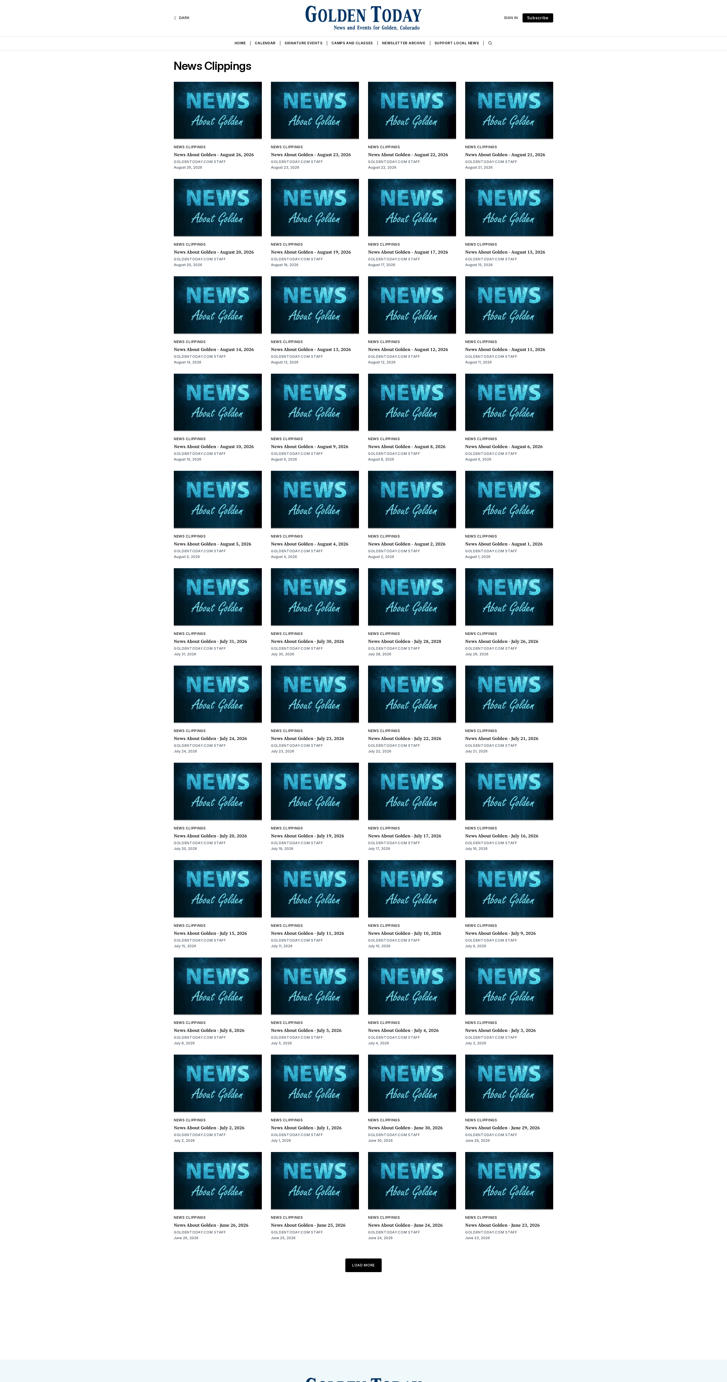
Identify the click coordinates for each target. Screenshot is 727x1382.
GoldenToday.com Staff (200, 162)
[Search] (490, 43)
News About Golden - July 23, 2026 (307, 738)
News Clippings (190, 147)
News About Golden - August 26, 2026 (214, 154)
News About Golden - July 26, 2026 (501, 641)
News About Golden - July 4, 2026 (403, 1030)
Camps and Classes (352, 43)
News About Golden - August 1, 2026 (504, 544)
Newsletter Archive (403, 43)
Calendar (265, 43)
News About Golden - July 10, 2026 (404, 933)
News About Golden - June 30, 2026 (405, 1127)
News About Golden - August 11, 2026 (505, 349)
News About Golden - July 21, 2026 (501, 738)
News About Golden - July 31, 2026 (210, 641)
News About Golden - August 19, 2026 (311, 252)
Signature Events (303, 43)
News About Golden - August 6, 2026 (504, 446)
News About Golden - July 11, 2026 (307, 933)
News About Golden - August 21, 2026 (505, 154)
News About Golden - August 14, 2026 (214, 349)
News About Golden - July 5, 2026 (306, 1030)
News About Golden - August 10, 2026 (214, 446)
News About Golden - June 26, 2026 (211, 1225)
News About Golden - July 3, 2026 (500, 1030)
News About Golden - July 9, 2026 (500, 933)
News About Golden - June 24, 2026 (405, 1225)
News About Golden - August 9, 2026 (309, 446)
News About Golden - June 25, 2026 (308, 1225)
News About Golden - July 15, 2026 (210, 933)
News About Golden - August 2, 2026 (407, 544)
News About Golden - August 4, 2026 (309, 544)
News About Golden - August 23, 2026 (311, 154)
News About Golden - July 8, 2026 (209, 1030)
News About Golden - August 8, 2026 (407, 446)
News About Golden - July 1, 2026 (306, 1127)
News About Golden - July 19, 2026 (307, 836)
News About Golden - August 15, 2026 (505, 252)
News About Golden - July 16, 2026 (501, 836)
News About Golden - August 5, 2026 (212, 544)
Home (240, 43)
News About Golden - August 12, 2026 (408, 349)
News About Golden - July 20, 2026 (210, 836)
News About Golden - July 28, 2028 (404, 641)
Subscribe (538, 17)
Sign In (511, 18)
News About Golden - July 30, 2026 (307, 641)
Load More (363, 1265)
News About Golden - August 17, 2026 (408, 252)
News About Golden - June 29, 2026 (502, 1127)
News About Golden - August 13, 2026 (311, 349)
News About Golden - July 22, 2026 (404, 738)
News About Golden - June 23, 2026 (502, 1225)
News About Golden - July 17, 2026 (404, 836)
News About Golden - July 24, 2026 (210, 738)
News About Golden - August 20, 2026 (214, 252)
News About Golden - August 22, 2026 (408, 154)
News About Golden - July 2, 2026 (209, 1127)
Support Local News (456, 43)
